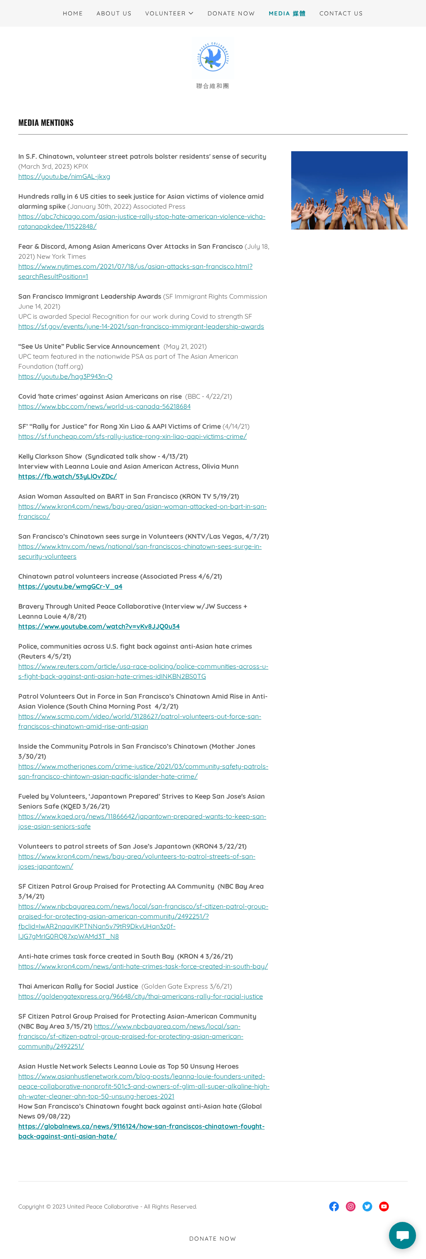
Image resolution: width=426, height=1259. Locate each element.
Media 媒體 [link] (287, 13)
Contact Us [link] (341, 13)
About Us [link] (114, 13)
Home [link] (73, 13)
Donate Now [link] (231, 13)
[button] (169, 13)
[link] (213, 57)
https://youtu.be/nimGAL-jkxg (64, 176)
